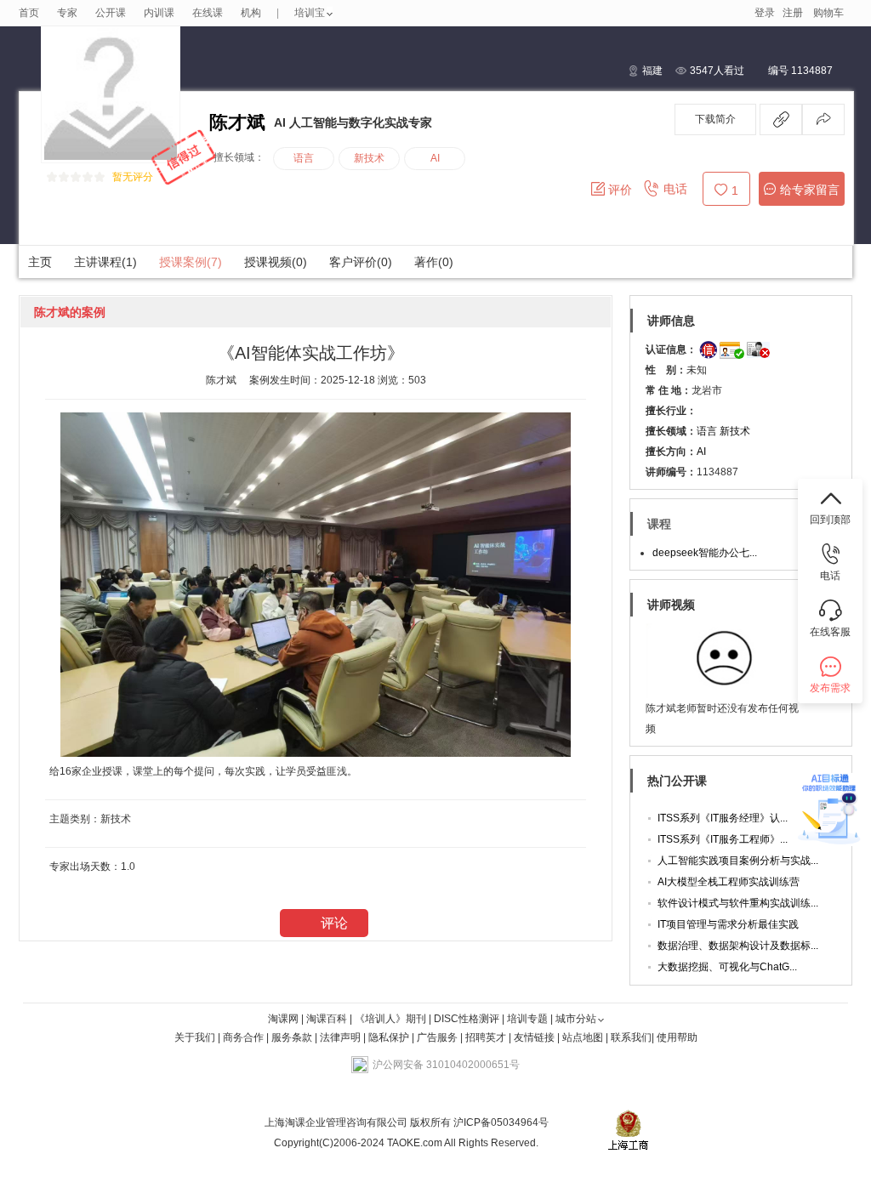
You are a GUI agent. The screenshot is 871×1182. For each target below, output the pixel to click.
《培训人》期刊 (390, 1019)
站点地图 (584, 1037)
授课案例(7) (190, 262)
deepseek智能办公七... (704, 553)
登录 (764, 13)
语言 (303, 158)
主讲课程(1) (105, 262)
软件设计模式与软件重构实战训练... (738, 903)
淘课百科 (326, 1019)
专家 (67, 13)
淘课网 (283, 1019)
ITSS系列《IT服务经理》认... (723, 818)
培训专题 (527, 1019)
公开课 (110, 13)
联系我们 (631, 1037)
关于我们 (194, 1037)
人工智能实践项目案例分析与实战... (738, 861)
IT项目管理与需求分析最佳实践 (728, 924)
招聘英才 (485, 1037)
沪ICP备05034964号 (500, 1122)
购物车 (828, 13)
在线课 (207, 13)
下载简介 (715, 119)
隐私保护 (390, 1037)
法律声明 (340, 1037)
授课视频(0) (275, 262)
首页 (29, 13)
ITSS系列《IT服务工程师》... (723, 839)
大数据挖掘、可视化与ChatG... (727, 967)
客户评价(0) (360, 262)
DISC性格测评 (466, 1019)
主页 (40, 262)
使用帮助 (677, 1037)
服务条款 (293, 1037)
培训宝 (309, 13)
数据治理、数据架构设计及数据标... (738, 946)
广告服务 (437, 1037)
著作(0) (433, 262)
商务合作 (243, 1037)
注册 (793, 13)
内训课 (159, 13)
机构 (251, 13)
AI (701, 451)
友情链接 (534, 1037)
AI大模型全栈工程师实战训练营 (729, 882)
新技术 (369, 158)
